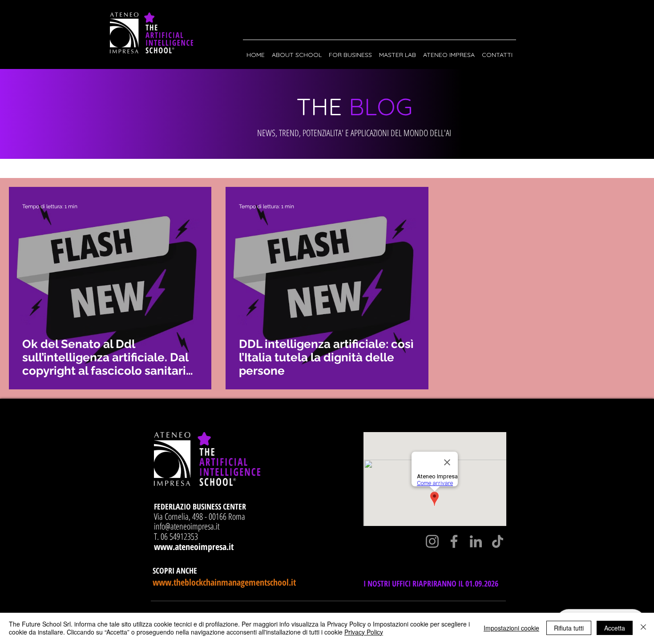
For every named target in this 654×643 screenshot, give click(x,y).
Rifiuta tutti (569, 627)
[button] (296, 51)
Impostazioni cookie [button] (511, 627)
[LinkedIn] (475, 541)
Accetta (614, 627)
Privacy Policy (363, 631)
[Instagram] (432, 541)
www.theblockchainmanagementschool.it (224, 582)
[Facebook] (454, 541)
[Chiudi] (643, 628)
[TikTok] (497, 541)
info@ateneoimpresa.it (186, 526)
